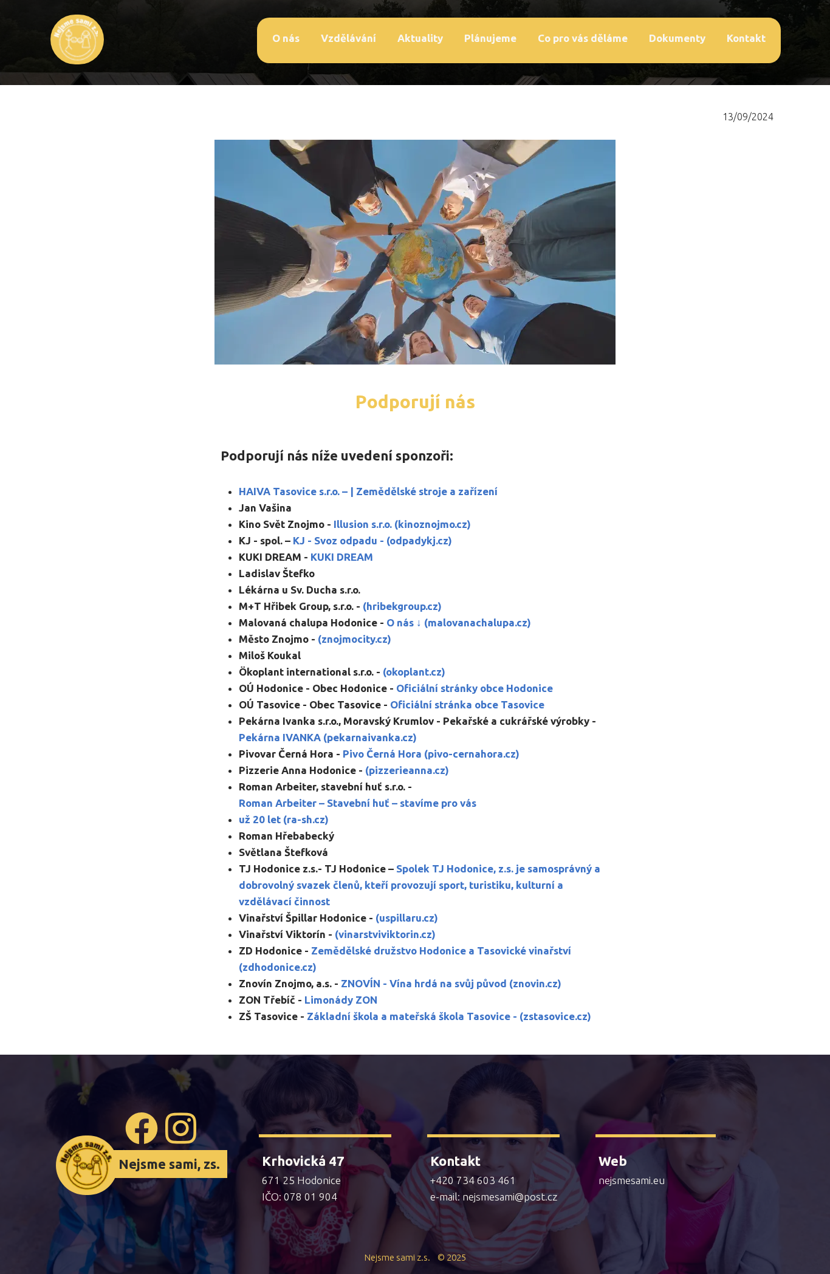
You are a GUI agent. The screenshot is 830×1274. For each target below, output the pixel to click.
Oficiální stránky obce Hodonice (474, 688)
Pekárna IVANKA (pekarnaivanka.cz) (328, 737)
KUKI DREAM (341, 557)
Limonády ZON (340, 999)
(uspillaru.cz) (407, 917)
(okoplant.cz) (414, 671)
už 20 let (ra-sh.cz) (284, 819)
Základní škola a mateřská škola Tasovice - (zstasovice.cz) (447, 1016)
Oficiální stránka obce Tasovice (467, 704)
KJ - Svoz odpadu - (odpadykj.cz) (372, 540)
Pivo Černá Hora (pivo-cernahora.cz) (431, 753)
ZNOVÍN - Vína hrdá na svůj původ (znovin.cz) (451, 983)
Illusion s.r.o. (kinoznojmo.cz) (402, 524)
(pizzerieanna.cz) (407, 770)
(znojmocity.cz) (354, 639)
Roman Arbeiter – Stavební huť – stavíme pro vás (357, 803)
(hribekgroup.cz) (402, 606)
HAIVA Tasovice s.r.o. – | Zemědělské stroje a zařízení (368, 491)
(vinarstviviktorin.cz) (385, 934)
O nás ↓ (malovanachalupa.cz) (458, 622)
